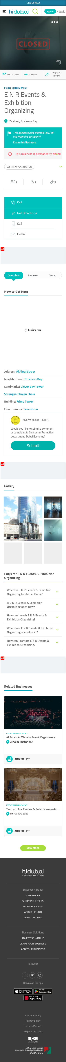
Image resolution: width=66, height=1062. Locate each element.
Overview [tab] (13, 275)
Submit (33, 445)
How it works (33, 917)
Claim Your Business (33, 943)
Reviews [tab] (33, 275)
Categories (33, 895)
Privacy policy (33, 1020)
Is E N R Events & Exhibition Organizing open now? (24, 605)
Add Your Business (33, 949)
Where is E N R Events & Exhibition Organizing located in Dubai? (29, 592)
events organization (19, 166)
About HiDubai (33, 912)
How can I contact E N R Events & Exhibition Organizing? (28, 643)
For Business (33, 2)
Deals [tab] (52, 275)
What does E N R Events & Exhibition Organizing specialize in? (30, 630)
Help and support (33, 1031)
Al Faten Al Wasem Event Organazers (30, 737)
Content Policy (33, 1015)
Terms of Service (33, 1026)
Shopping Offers (33, 901)
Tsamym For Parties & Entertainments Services (33, 809)
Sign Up (50, 11)
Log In (62, 11)
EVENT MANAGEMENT (16, 733)
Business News (33, 906)
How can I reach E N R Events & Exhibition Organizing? (27, 617)
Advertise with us (33, 938)
